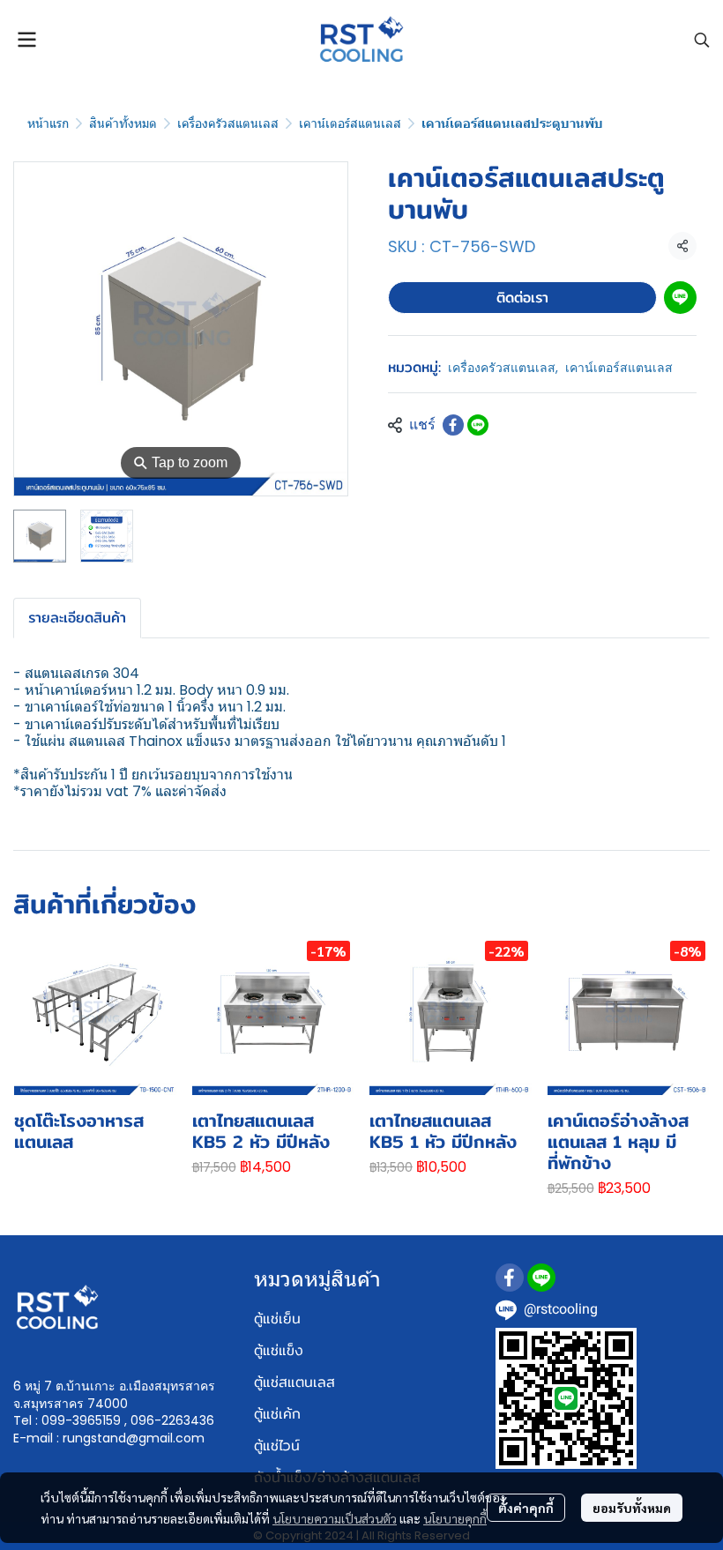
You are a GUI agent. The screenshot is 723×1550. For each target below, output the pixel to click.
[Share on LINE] (477, 425)
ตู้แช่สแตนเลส (294, 1382)
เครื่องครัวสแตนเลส (228, 123)
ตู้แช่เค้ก (277, 1414)
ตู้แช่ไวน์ (277, 1445)
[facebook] (510, 1277)
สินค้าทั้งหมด (123, 123)
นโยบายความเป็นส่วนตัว (334, 1518)
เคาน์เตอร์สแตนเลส (350, 123)
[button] (701, 39)
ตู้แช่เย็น (277, 1319)
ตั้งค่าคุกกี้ (526, 1508)
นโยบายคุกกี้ (455, 1518)
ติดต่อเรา (522, 298)
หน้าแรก (48, 123)
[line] (541, 1277)
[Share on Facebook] (453, 425)
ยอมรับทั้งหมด (632, 1508)
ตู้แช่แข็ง (278, 1350)
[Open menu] (26, 39)
